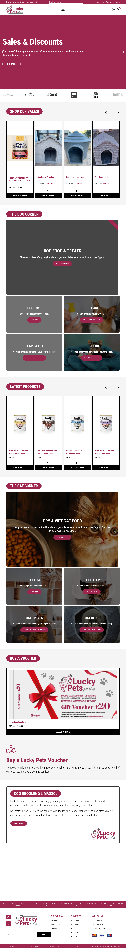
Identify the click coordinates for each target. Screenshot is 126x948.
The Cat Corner (24, 486)
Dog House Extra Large (18, 177)
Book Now (18, 823)
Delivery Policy (75, 946)
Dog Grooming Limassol (35, 793)
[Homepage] (14, 9)
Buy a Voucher (23, 658)
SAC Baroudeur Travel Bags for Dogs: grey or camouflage (106, 180)
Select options (106, 195)
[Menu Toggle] (63, 9)
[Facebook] (8, 917)
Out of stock (49, 195)
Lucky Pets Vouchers (17, 722)
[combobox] (66, 2)
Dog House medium (74, 177)
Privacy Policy (33, 946)
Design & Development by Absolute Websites (106, 946)
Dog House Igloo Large (47, 177)
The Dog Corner (24, 214)
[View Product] (20, 147)
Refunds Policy (54, 946)
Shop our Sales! (24, 111)
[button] (2, 52)
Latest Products (25, 386)
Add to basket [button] (20, 195)
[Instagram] (8, 923)
